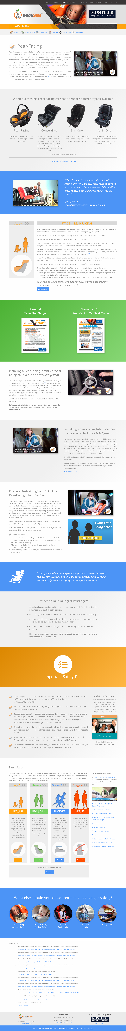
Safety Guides (79, 32)
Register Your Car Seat (101, 810)
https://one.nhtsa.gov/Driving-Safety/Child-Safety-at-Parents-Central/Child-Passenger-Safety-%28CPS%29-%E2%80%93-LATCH (48, 992)
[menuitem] (48, 2)
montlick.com (99, 1023)
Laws (106, 2)
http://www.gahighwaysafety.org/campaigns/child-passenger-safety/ (35, 974)
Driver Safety (95, 2)
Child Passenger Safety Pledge (104, 839)
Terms (70, 1022)
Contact (29, 1024)
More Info (18, 860)
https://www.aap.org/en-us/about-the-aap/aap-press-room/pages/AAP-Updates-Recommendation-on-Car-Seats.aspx (46, 949)
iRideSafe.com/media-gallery (105, 777)
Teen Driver (82, 2)
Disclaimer (65, 1022)
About (56, 2)
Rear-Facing (17, 32)
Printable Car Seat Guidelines (103, 847)
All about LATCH (71, 472)
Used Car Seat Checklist (59, 161)
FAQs (74, 161)
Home (48, 2)
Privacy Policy (57, 1022)
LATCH (96, 824)
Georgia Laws (66, 32)
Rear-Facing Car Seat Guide (103, 843)
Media (113, 2)
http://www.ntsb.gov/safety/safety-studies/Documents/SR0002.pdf (34, 961)
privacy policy (52, 1028)
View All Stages (42, 289)
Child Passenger (68, 2)
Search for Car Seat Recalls (102, 814)
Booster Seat (43, 32)
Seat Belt (55, 32)
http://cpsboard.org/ (23, 1005)
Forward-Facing (30, 32)
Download (49, 872)
